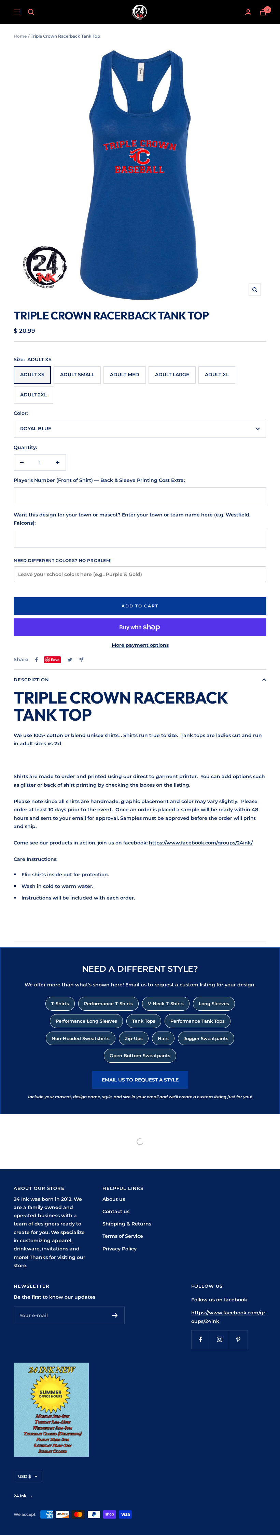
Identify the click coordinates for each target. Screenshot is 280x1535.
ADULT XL (217, 374)
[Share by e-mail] (81, 659)
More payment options (140, 645)
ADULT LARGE (172, 374)
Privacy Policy (119, 1249)
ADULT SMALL (77, 374)
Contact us (115, 1211)
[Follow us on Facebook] (200, 1339)
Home (20, 36)
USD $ (24, 1476)
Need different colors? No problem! (62, 560)
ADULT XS (32, 374)
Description (31, 679)
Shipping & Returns (126, 1224)
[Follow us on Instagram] (219, 1339)
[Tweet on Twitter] (70, 659)
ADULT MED (124, 374)
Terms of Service (122, 1236)
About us (113, 1199)
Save (55, 659)
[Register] (115, 1315)
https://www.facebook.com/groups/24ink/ (201, 843)
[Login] (248, 12)
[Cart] (263, 12)
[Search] (31, 12)
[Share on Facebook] (36, 659)
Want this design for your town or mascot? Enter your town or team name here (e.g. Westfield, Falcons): (132, 519)
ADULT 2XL (33, 395)
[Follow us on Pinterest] (238, 1339)
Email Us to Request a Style (140, 1080)
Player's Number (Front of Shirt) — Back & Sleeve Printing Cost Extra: (99, 480)
